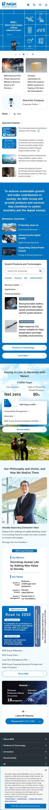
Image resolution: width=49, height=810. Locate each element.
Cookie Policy (22, 799)
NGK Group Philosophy (12, 650)
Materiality (8, 416)
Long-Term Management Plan (15, 660)
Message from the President (14, 542)
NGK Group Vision (10, 655)
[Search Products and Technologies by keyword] (40, 271)
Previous (16, 54)
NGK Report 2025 (28, 404)
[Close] (46, 770)
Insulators (8, 278)
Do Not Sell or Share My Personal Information (25, 806)
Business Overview (13, 218)
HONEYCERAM (36, 278)
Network (23, 685)
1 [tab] (19, 54)
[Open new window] (24, 30)
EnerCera (18, 278)
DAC (26, 278)
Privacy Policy (10, 799)
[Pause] (32, 54)
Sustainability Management (15, 411)
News (5, 114)
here (11, 787)
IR (23, 711)
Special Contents (11, 123)
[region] (24, 788)
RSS (19, 114)
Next (28, 54)
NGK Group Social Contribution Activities (21, 421)
